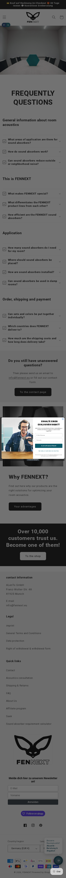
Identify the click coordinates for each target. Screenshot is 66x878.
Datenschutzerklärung (53, 454)
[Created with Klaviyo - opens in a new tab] (33, 460)
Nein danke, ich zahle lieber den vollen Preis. (49, 450)
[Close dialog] (63, 419)
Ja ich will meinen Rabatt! (48, 445)
